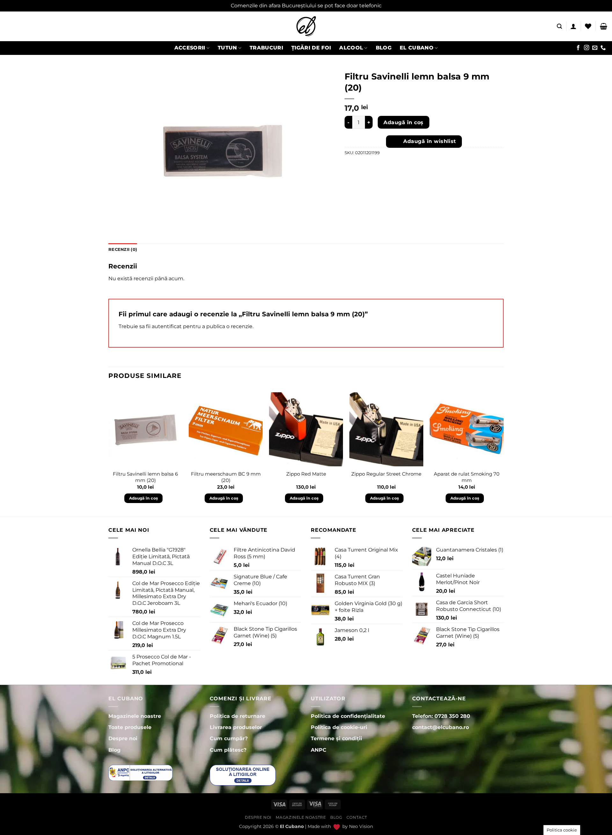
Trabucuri (266, 48)
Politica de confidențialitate (348, 716)
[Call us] (603, 48)
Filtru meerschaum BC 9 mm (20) (226, 477)
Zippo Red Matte (306, 474)
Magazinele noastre (301, 817)
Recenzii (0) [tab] (122, 249)
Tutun (227, 48)
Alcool (351, 48)
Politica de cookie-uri (339, 727)
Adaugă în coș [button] (143, 498)
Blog (383, 48)
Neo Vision (361, 826)
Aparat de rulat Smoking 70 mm (466, 477)
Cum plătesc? (228, 750)
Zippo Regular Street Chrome (386, 474)
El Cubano (416, 48)
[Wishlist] (588, 26)
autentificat (167, 326)
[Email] (594, 48)
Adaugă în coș (403, 122)
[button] (559, 26)
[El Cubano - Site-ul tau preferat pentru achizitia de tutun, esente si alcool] (306, 26)
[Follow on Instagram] (586, 48)
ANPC (318, 750)
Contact (356, 817)
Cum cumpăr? (229, 738)
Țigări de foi (311, 48)
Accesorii (189, 48)
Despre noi (258, 817)
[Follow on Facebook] (578, 48)
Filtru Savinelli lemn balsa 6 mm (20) (145, 477)
